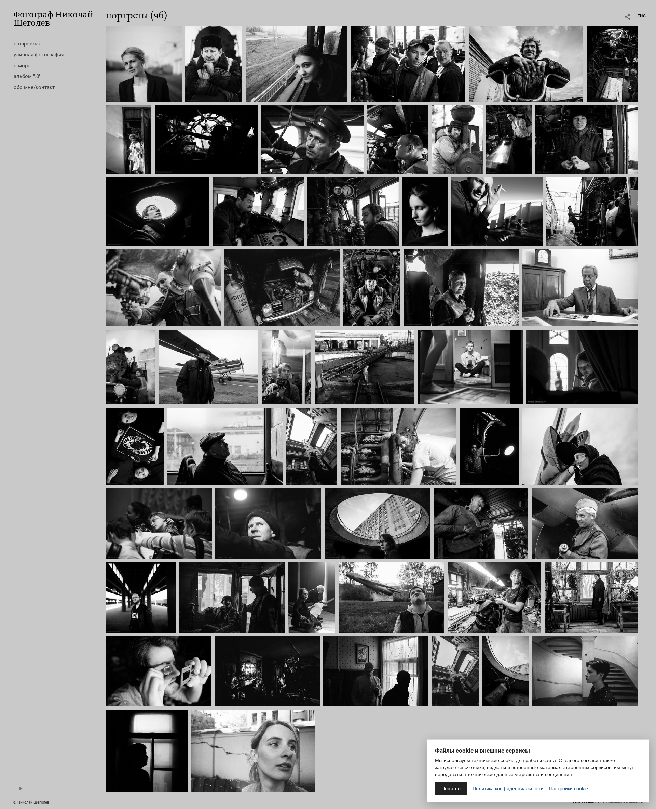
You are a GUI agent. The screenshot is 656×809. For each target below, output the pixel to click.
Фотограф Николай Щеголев (53, 18)
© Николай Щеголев (31, 802)
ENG (642, 16)
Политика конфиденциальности (508, 788)
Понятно (451, 788)
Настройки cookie (568, 788)
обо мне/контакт (34, 87)
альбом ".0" (27, 76)
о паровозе (27, 44)
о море (22, 66)
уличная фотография (39, 55)
